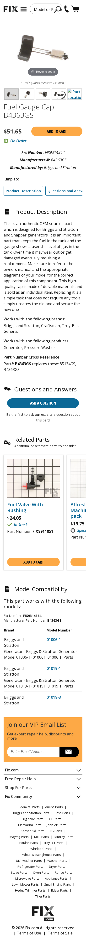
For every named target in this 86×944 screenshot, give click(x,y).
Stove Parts (19, 872)
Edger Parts (59, 890)
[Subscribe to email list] (69, 752)
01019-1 (54, 668)
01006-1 (54, 639)
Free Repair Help (20, 778)
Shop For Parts (18, 787)
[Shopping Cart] (75, 8)
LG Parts (56, 831)
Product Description (23, 190)
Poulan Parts (28, 843)
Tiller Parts (43, 896)
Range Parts (63, 872)
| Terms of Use (27, 933)
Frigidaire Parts (32, 819)
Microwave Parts (27, 878)
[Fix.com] (11, 9)
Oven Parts (41, 872)
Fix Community (18, 796)
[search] (58, 9)
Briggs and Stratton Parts (31, 813)
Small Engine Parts (57, 884)
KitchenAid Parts (32, 831)
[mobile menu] (24, 9)
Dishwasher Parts (29, 860)
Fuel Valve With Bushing (25, 507)
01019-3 (54, 697)
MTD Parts (41, 837)
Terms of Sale (60, 933)
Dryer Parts (57, 866)
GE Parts (55, 819)
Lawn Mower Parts (25, 884)
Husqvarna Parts (29, 825)
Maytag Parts (19, 837)
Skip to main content (43, 3)
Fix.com (12, 770)
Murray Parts (63, 837)
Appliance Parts (56, 878)
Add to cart (57, 131)
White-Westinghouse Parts (41, 854)
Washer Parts (57, 860)
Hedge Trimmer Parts (30, 890)
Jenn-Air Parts (56, 825)
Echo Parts (62, 813)
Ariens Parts (54, 807)
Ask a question (43, 403)
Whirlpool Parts (41, 849)
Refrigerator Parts (30, 866)
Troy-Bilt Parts (53, 843)
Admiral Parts (30, 807)
